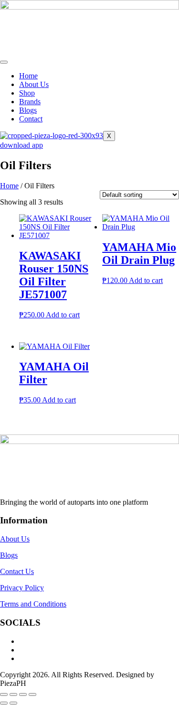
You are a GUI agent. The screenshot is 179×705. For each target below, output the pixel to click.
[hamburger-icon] (4, 62)
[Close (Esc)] (32, 694)
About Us (34, 84)
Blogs (28, 110)
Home (28, 76)
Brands (30, 102)
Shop (27, 93)
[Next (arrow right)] (13, 703)
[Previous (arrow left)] (4, 703)
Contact (30, 119)
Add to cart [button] (63, 315)
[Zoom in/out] (4, 694)
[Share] (23, 694)
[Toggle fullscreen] (13, 694)
